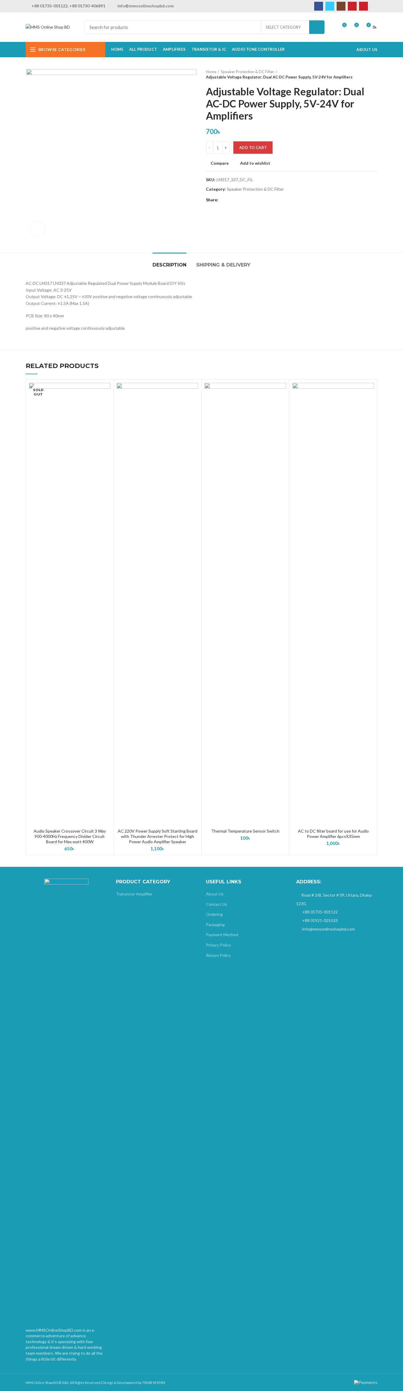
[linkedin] (244, 200)
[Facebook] (318, 6)
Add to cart (253, 147)
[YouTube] (352, 6)
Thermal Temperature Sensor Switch (245, 830)
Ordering (214, 914)
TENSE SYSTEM (153, 1383)
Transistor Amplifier (134, 893)
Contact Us (216, 904)
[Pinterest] (363, 6)
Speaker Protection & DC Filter (247, 71)
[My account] (375, 6)
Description (169, 265)
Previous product (363, 74)
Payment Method (222, 934)
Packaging (215, 924)
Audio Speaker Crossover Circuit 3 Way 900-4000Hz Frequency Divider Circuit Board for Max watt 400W (70, 836)
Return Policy (218, 955)
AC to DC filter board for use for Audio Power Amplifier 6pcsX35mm (333, 833)
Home (211, 71)
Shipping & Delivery (223, 265)
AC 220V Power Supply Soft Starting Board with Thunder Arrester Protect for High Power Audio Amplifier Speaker (157, 836)
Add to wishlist (255, 163)
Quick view (106, 405)
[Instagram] (341, 6)
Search (317, 27)
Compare (220, 163)
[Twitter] (329, 6)
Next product (374, 74)
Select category (283, 27)
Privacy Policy (218, 944)
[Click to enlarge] (37, 228)
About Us (215, 893)
